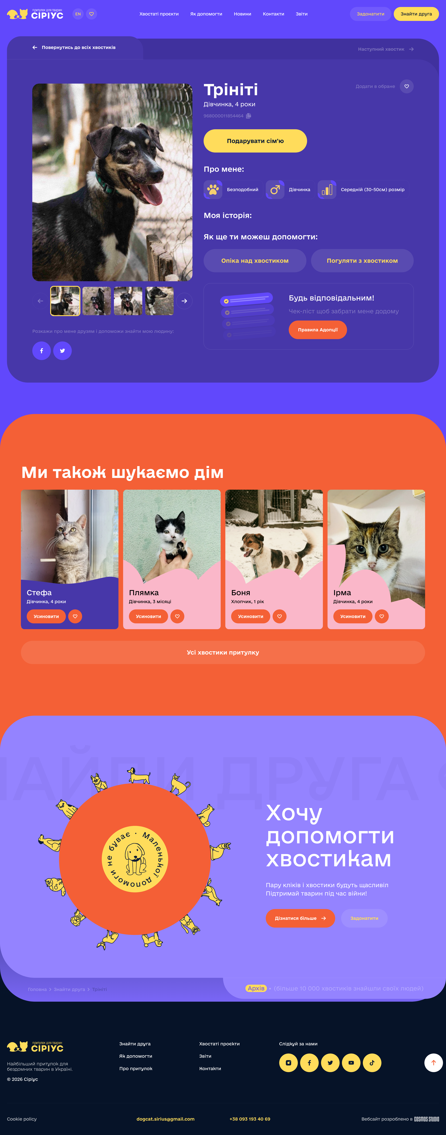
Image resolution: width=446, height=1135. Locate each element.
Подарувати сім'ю (255, 141)
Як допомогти (206, 13)
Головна (37, 989)
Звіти (302, 13)
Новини (242, 13)
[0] (91, 14)
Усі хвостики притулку (223, 652)
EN (78, 14)
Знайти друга (416, 13)
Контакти (273, 13)
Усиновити (46, 616)
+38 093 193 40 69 (250, 1119)
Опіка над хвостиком (255, 260)
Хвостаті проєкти (159, 13)
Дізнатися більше (296, 918)
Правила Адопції (318, 329)
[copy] (247, 116)
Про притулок (135, 1068)
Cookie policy (22, 1119)
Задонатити (370, 13)
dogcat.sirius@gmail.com (166, 1119)
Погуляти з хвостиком (362, 260)
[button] (184, 301)
